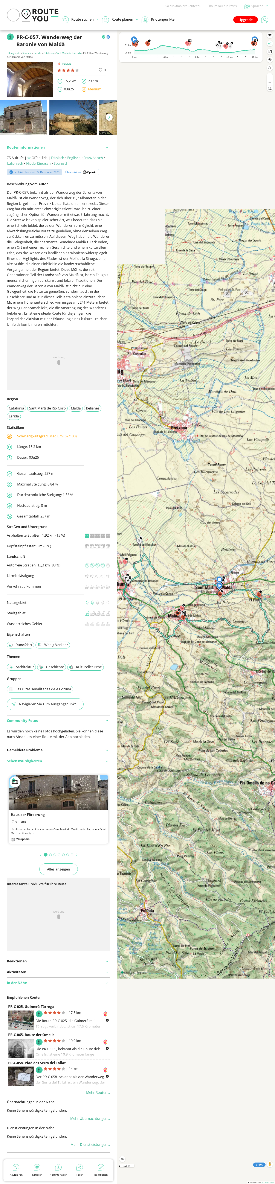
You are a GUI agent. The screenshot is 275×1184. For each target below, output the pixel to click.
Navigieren (16, 1174)
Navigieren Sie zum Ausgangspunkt (47, 704)
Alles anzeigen (58, 869)
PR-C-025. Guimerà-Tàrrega (31, 1006)
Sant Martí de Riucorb (68, 53)
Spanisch (61, 163)
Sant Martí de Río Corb (47, 408)
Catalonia (48, 53)
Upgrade (245, 19)
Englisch (74, 157)
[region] (196, 607)
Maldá (76, 408)
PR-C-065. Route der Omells (31, 1034)
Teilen (79, 1174)
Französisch (93, 157)
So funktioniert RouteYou (183, 6)
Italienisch (15, 163)
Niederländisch (38, 163)
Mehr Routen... (98, 1092)
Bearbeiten (101, 1174)
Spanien (27, 53)
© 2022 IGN (268, 1182)
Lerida (37, 53)
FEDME (66, 63)
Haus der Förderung (28, 814)
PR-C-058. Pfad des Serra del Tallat (37, 1063)
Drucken (37, 1174)
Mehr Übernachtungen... (90, 1118)
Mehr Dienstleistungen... (90, 1144)
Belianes (92, 408)
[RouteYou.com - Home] (39, 15)
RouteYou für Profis (223, 6)
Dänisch (57, 157)
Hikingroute (13, 53)
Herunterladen (58, 1174)
